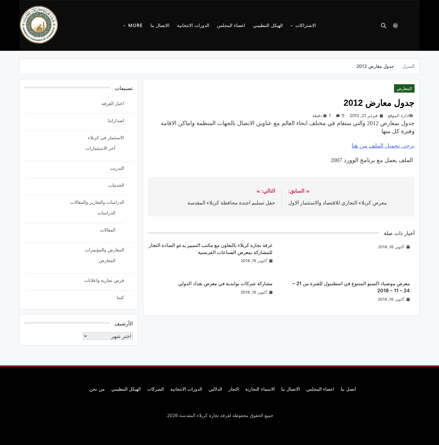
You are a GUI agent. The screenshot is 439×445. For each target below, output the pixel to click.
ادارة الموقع (398, 115)
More (135, 25)
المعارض (404, 88)
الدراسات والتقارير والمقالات (97, 202)
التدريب (117, 168)
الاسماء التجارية (259, 389)
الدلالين (215, 389)
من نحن (96, 389)
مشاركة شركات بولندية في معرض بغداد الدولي (225, 283)
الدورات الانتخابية (193, 25)
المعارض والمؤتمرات (104, 249)
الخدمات (116, 185)
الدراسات (106, 212)
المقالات (107, 229)
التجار (233, 389)
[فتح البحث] (383, 25)
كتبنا (120, 297)
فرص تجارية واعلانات (104, 280)
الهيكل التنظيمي (268, 25)
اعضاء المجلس (231, 25)
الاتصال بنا (159, 25)
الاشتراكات (305, 25)
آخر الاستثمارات (100, 148)
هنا (383, 145)
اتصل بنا (348, 389)
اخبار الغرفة (113, 103)
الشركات (155, 389)
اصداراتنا (116, 120)
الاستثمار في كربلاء (106, 137)
